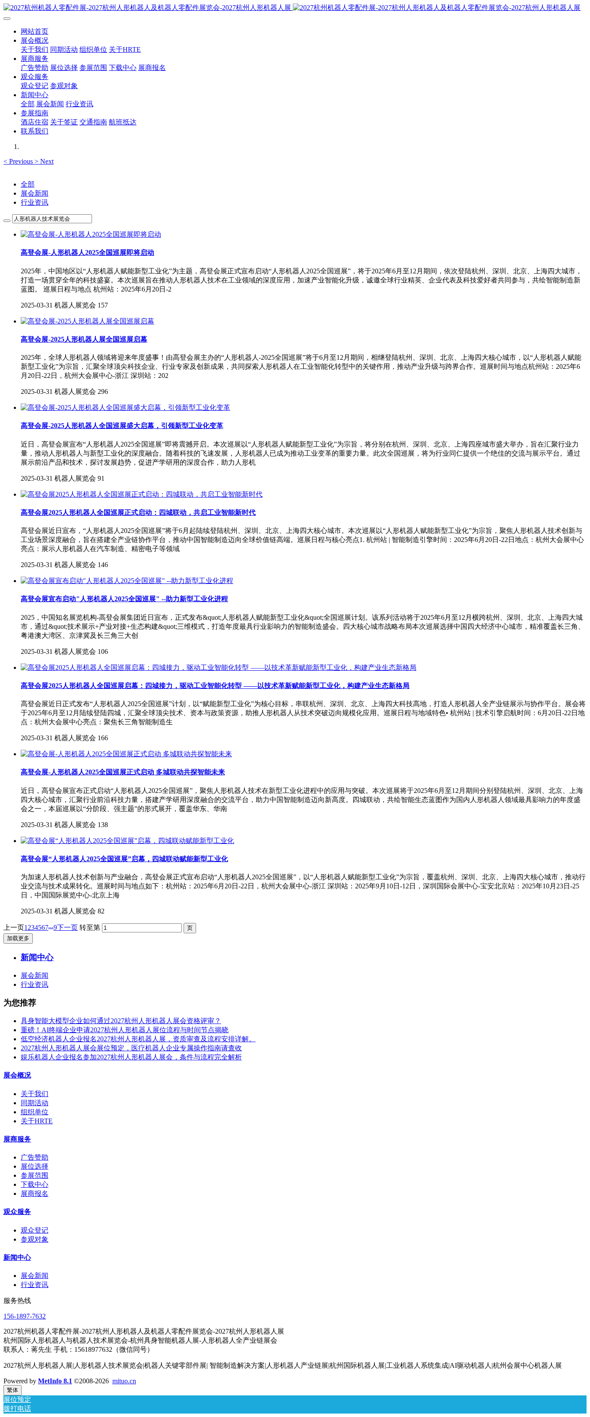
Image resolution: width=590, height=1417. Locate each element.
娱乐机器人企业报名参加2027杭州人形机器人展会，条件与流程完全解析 (131, 1057)
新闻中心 (17, 1257)
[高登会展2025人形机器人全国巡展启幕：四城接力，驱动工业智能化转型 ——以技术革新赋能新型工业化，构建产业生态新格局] (218, 667)
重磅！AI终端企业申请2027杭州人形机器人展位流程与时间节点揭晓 (124, 1029)
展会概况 (17, 1075)
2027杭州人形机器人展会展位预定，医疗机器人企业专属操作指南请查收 (131, 1048)
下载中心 (34, 1184)
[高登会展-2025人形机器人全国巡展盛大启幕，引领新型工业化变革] (125, 407)
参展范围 (34, 1175)
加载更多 (18, 938)
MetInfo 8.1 (55, 1381)
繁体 (12, 1390)
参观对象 (34, 1239)
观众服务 (17, 1211)
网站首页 (34, 31)
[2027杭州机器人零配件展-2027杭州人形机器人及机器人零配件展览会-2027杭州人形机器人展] (295, 8)
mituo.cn (124, 1381)
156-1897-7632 (24, 1316)
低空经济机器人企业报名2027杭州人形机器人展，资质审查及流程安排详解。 (138, 1039)
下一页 (67, 927)
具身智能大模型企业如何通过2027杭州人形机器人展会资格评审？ (121, 1020)
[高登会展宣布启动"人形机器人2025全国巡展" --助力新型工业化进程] (127, 580)
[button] (19, 161)
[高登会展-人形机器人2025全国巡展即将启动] (91, 234)
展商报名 (34, 1193)
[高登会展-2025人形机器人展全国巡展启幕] (87, 321)
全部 (28, 104)
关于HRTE (37, 1121)
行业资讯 (34, 202)
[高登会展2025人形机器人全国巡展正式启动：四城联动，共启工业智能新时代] (142, 494)
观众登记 (34, 1230)
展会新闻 (34, 193)
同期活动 (34, 1102)
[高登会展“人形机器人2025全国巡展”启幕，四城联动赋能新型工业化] (127, 840)
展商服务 (17, 1139)
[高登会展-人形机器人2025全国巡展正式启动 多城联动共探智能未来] (126, 754)
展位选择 (34, 1166)
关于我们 (34, 1093)
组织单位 (34, 1112)
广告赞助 (34, 1157)
